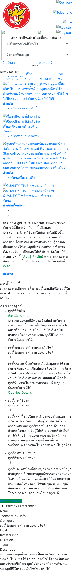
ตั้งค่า (7, 266)
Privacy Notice (55, 223)
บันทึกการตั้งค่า (11, 501)
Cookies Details (20, 392)
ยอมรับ (8, 274)
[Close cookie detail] (3, 506)
